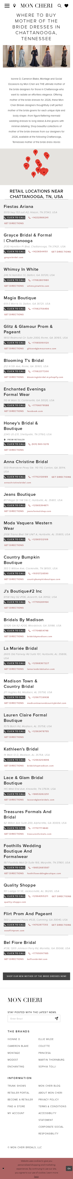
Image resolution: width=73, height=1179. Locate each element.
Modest (13, 1059)
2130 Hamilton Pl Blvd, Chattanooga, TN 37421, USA (35, 246)
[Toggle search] (60, 6)
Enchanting (16, 1066)
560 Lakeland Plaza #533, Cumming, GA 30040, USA (36, 919)
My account (16, 1113)
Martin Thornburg (52, 1059)
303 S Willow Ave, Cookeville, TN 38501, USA (31, 568)
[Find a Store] (14, 6)
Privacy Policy (49, 1099)
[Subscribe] (56, 1018)
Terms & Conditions (52, 1106)
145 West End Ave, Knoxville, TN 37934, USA (30, 789)
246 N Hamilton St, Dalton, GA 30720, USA (29, 275)
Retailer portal (19, 1092)
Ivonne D (14, 1039)
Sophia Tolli (47, 1066)
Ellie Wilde (46, 1039)
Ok (69, 1168)
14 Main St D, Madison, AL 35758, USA (27, 755)
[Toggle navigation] (7, 6)
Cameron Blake (18, 1045)
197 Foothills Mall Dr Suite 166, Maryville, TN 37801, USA (37, 862)
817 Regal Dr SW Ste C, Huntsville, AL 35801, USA (33, 500)
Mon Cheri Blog (49, 1085)
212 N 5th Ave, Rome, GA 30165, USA (26, 366)
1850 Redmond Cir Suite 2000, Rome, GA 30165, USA (36, 337)
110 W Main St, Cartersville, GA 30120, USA (29, 400)
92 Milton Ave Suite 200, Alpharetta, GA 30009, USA (35, 823)
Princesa (45, 1052)
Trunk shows (17, 1085)
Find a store (16, 1106)
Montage (14, 1052)
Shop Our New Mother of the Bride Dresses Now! (37, 976)
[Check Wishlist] (66, 6)
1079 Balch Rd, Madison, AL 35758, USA (28, 726)
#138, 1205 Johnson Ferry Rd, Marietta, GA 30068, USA (37, 948)
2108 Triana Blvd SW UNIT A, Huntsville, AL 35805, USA (37, 534)
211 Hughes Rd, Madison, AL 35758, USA (28, 692)
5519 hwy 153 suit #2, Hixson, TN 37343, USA (30, 212)
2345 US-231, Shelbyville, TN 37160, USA (28, 434)
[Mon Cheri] (25, 999)
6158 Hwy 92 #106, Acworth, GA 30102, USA (30, 597)
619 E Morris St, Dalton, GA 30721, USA (27, 303)
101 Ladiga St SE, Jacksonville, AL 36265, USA (31, 891)
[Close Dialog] (3, 1168)
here (36, 1176)
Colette (44, 1045)
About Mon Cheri (50, 1092)
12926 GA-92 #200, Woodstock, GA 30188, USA (32, 625)
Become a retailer (20, 1099)
